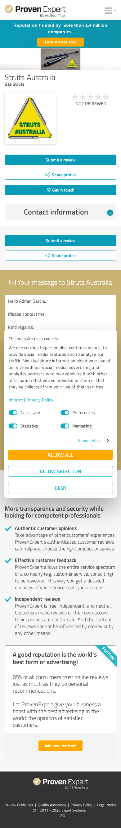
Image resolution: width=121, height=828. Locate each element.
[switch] (64, 412)
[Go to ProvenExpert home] (35, 12)
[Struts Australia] (30, 119)
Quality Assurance (52, 805)
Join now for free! (60, 746)
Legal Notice (106, 805)
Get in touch (62, 190)
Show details (90, 440)
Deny (61, 487)
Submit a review (61, 160)
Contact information (56, 211)
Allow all (60, 454)
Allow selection (60, 471)
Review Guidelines (19, 805)
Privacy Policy (39, 400)
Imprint (16, 400)
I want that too (60, 41)
